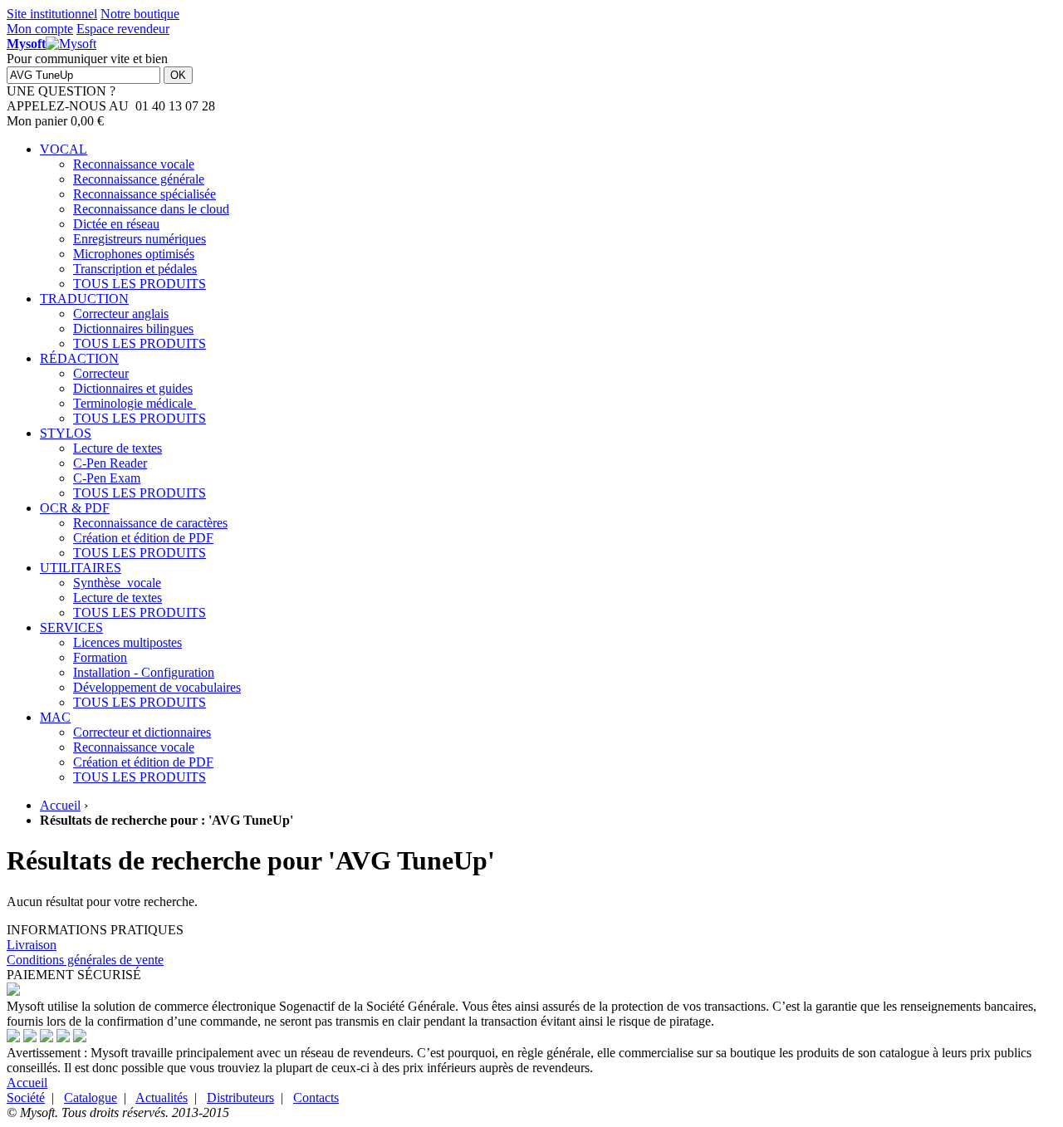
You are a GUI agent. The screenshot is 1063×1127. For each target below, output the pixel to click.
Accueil (60, 805)
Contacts (316, 1097)
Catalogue (90, 1097)
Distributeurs (240, 1097)
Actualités (161, 1097)
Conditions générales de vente (85, 960)
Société (26, 1097)
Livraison (31, 945)
